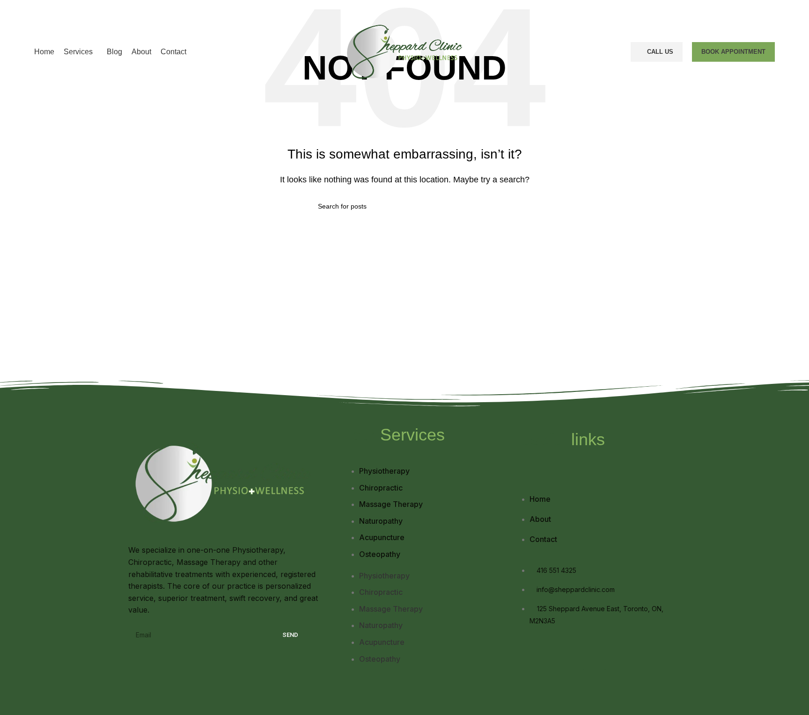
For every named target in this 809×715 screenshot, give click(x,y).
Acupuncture (381, 537)
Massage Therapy (391, 504)
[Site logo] (404, 51)
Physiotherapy (384, 471)
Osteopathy (379, 554)
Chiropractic (381, 487)
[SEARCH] (487, 206)
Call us (660, 51)
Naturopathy (381, 521)
